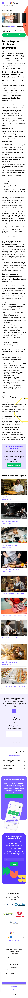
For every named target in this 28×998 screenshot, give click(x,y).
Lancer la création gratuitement (14, 796)
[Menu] (3, 3)
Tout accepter (14, 983)
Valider (14, 864)
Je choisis (14, 989)
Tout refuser (14, 986)
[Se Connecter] (26, 3)
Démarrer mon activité (14, 465)
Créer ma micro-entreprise (14, 34)
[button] (14, 761)
